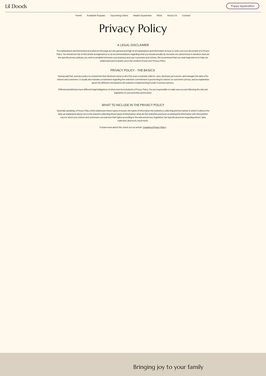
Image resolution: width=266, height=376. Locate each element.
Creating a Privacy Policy (154, 127)
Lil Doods (16, 6)
